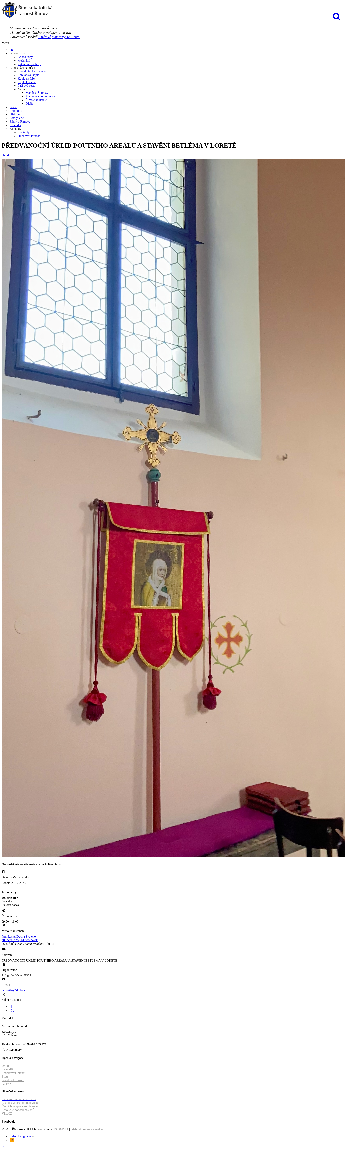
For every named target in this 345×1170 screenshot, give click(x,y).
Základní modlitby (29, 64)
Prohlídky (16, 110)
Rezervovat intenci (13, 1073)
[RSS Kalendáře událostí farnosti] (12, 1140)
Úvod (5, 155)
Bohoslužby (25, 57)
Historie (15, 114)
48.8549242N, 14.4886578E (20, 940)
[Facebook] (12, 1006)
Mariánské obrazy (37, 92)
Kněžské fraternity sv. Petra (59, 37)
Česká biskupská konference (20, 1106)
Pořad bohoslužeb (13, 1080)
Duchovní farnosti (29, 136)
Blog (5, 1076)
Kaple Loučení (27, 82)
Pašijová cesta (26, 85)
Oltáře (29, 103)
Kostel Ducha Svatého (32, 71)
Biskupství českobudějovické (20, 1102)
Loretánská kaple (28, 75)
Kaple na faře (26, 78)
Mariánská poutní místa (40, 96)
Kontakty (23, 132)
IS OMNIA (61, 1129)
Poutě (13, 107)
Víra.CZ (7, 1113)
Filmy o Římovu (20, 121)
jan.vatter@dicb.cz (13, 990)
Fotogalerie (17, 118)
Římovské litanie (36, 100)
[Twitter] (12, 1010)
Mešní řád (24, 60)
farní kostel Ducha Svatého (19, 936)
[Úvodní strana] (12, 49)
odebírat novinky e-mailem (87, 1129)
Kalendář (15, 125)
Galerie (6, 1083)
